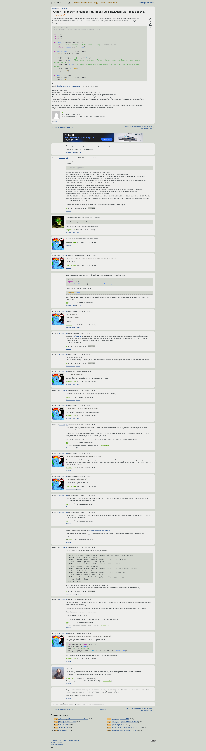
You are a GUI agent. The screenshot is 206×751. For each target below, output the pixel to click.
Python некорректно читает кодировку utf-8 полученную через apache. (98, 11)
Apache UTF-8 (63, 727)
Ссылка (55, 121)
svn (61, 15)
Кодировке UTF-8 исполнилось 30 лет (124, 730)
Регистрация (144, 3)
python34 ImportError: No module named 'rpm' (73, 719)
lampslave (69, 230)
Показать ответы (71, 152)
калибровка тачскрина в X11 (63, 127)
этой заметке (77, 336)
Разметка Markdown (73, 740)
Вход (152, 3)
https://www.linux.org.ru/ (57, 744)
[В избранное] (150, 19)
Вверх (153, 740)
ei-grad (68, 678)
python (57, 15)
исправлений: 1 (107, 681)
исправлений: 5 (105, 625)
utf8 (64, 15)
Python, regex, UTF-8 (118, 725)
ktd (62, 112)
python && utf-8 (63, 730)
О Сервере (54, 740)
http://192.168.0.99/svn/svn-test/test (68, 86)
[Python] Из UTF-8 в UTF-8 (67, 722)
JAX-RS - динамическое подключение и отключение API (138, 127)
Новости (77, 3)
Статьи (90, 3)
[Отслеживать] (150, 24)
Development (63, 8)
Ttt (67, 303)
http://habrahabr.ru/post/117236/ (99, 530)
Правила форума (62, 740)
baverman (69, 242)
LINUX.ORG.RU (61, 3)
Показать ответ (70, 232)
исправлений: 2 (105, 445)
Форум (96, 3)
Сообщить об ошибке (56, 742)
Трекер (109, 3)
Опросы (103, 3)
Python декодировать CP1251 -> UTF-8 (125, 722)
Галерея (84, 3)
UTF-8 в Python (63, 725)
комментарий (63, 158)
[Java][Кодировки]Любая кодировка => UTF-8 (127, 727)
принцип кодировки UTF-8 (120, 719)
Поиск (115, 3)
